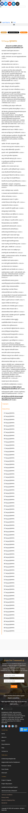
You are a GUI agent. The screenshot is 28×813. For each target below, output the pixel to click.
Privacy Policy (5, 797)
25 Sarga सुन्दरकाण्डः (9, 490)
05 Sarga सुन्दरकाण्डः (9, 426)
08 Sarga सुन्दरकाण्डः (9, 435)
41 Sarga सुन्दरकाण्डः (9, 541)
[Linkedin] (14, 4)
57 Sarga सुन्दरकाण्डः (9, 592)
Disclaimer (4, 803)
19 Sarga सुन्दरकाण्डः (9, 471)
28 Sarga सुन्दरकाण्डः (9, 499)
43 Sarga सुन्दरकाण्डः (9, 547)
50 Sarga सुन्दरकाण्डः (9, 570)
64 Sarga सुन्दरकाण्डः (9, 615)
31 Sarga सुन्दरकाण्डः (9, 509)
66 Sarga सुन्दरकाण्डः (9, 621)
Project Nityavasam (7, 783)
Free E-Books (5, 769)
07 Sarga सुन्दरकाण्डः (9, 432)
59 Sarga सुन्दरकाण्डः (9, 599)
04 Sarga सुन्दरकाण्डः (9, 423)
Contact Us (5, 751)
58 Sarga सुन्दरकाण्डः (9, 596)
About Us (4, 737)
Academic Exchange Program (10, 787)
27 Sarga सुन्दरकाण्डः (9, 496)
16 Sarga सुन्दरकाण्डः (9, 461)
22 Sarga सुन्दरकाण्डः (9, 480)
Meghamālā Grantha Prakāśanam (11, 762)
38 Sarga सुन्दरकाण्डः (9, 531)
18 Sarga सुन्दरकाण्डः (9, 467)
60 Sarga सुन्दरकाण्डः (9, 602)
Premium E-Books (6, 766)
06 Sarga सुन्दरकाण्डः (9, 429)
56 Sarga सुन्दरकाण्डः (9, 589)
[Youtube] (10, 4)
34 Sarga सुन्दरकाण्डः (9, 519)
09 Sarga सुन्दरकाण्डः (9, 439)
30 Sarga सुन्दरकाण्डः (9, 506)
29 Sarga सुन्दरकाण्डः (9, 503)
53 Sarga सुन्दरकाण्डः (9, 579)
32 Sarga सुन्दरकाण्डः (9, 512)
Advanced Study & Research (9, 791)
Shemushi (4, 773)
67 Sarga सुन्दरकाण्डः (9, 624)
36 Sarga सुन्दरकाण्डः (9, 525)
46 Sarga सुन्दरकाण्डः (9, 557)
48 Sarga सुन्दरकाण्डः (9, 563)
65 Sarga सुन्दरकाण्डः (9, 618)
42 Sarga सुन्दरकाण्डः (9, 544)
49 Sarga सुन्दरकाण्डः (9, 567)
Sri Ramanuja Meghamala (8, 758)
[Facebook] (2, 4)
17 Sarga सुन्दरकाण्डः (9, 464)
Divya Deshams (6, 744)
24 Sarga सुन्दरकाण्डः (9, 487)
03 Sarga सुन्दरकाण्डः (9, 419)
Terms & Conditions (7, 794)
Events (3, 741)
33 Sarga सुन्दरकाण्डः (9, 515)
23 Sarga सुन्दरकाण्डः (9, 483)
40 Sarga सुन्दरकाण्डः (9, 538)
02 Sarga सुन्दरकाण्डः (9, 416)
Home (3, 733)
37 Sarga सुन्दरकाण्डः (9, 528)
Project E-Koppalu (6, 780)
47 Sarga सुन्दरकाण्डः (9, 560)
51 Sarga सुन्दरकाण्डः (9, 573)
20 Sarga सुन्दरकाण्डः (9, 474)
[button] (14, 24)
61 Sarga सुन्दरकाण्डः (9, 605)
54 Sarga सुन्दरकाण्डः (9, 583)
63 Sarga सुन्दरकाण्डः (9, 612)
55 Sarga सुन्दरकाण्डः (9, 586)
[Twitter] (6, 4)
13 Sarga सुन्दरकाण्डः (9, 451)
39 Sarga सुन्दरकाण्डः (9, 535)
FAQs (3, 748)
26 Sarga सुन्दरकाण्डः (9, 493)
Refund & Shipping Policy (8, 800)
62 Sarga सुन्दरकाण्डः (9, 608)
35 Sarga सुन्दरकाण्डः (9, 522)
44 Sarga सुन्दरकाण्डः (9, 551)
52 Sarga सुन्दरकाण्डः (9, 576)
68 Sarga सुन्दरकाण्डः (9, 628)
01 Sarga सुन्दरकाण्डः (9, 413)
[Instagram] (17, 4)
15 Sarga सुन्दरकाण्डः (9, 458)
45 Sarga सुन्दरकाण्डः (9, 554)
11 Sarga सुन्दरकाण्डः (9, 445)
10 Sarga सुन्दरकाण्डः (9, 442)
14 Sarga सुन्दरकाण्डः (9, 455)
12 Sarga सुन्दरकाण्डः (9, 448)
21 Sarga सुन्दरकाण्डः (9, 477)
